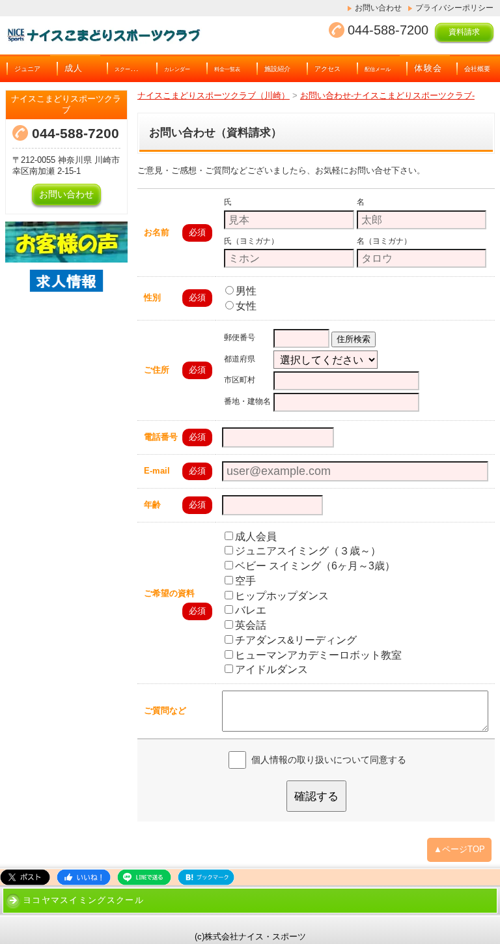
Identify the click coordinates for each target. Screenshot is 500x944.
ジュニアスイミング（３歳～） (308, 550)
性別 (152, 297)
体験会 (428, 68)
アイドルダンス (271, 669)
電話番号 (161, 437)
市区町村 (239, 380)
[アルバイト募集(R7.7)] (66, 300)
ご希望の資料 (169, 593)
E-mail (157, 471)
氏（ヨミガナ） (251, 240)
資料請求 (464, 32)
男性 (246, 290)
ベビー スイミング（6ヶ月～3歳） (315, 565)
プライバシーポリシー (454, 8)
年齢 (152, 504)
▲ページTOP (459, 849)
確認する (316, 796)
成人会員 (256, 536)
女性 (246, 305)
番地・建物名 (247, 401)
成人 (73, 68)
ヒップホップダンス (282, 595)
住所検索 (353, 339)
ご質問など (165, 710)
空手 (245, 580)
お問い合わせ (378, 8)
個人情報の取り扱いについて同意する (328, 759)
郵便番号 (239, 338)
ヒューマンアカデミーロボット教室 (318, 655)
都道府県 (239, 358)
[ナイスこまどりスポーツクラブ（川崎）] (137, 35)
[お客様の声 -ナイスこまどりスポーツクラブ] (66, 242)
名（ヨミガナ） (384, 240)
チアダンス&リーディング (296, 640)
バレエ (250, 610)
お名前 (156, 232)
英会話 (250, 625)
